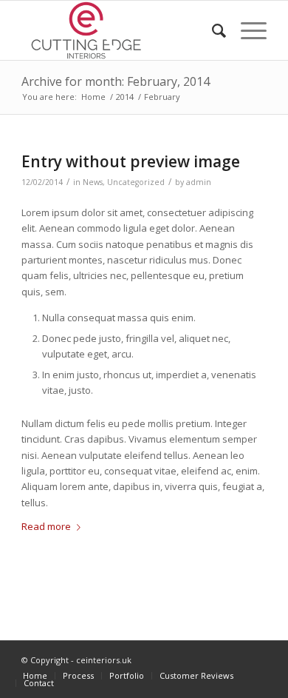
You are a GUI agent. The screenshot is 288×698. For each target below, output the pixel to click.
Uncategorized (136, 182)
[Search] (211, 30)
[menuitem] (211, 30)
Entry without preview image (130, 161)
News (93, 182)
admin (198, 182)
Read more (46, 526)
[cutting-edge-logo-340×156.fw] (119, 30)
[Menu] (246, 30)
